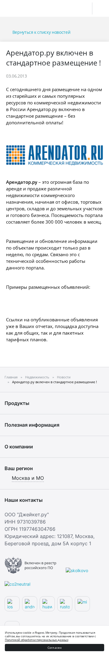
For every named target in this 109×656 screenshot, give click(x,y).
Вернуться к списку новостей (41, 32)
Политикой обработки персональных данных (36, 640)
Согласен (55, 647)
